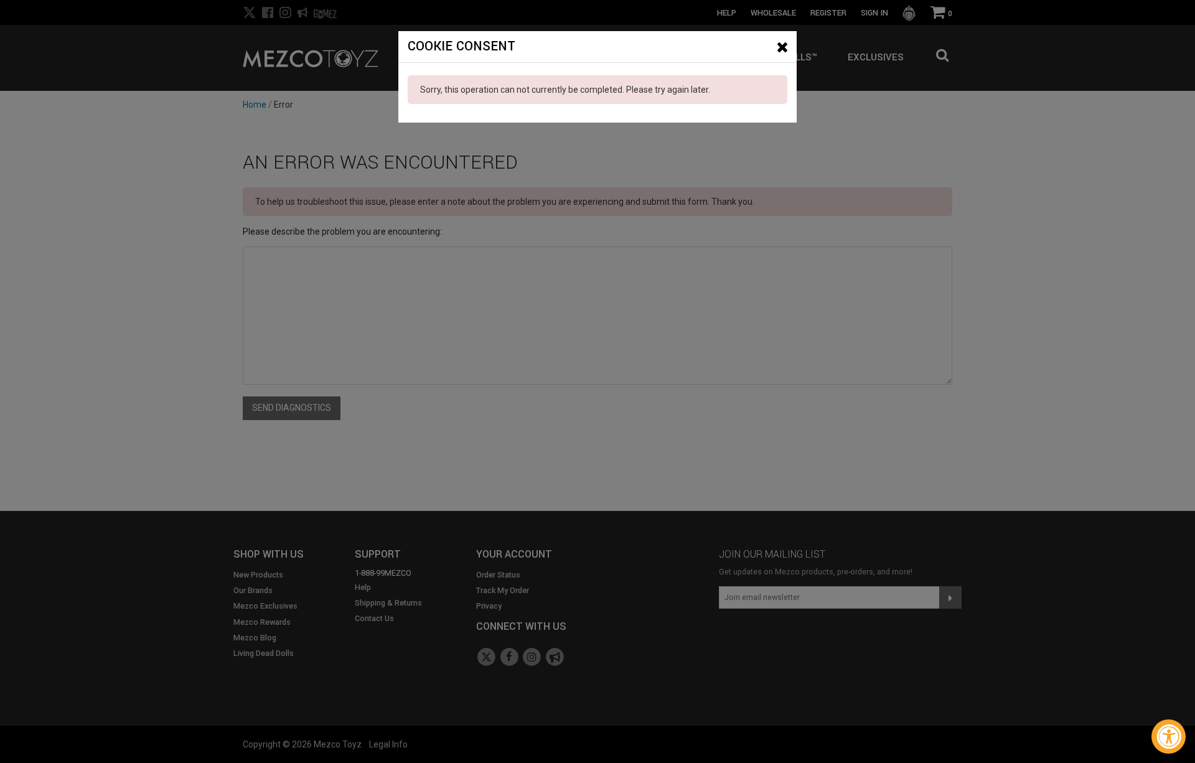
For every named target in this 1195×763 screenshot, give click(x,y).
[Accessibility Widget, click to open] (1168, 736)
